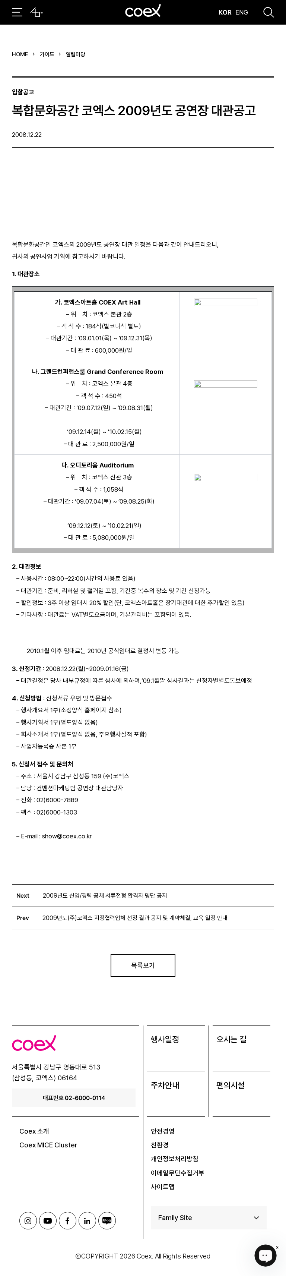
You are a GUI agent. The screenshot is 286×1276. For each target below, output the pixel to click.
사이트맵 (163, 1187)
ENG (241, 12)
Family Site (175, 1218)
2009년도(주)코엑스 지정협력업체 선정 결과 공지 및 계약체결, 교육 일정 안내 (135, 917)
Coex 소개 (34, 1131)
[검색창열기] (268, 12)
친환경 (160, 1145)
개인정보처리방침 (174, 1159)
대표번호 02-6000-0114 (74, 1098)
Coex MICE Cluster (48, 1145)
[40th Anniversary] (36, 12)
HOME (20, 54)
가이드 (47, 54)
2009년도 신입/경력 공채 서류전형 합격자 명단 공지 (105, 895)
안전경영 (163, 1131)
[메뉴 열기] (17, 12)
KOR (225, 12)
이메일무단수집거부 (177, 1173)
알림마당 (75, 54)
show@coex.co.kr (67, 836)
